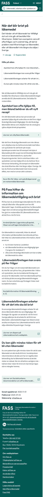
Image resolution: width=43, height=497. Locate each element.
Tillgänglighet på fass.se (12, 460)
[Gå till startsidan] (5, 3)
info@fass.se (17, 398)
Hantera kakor (8, 477)
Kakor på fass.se (9, 470)
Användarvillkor (9, 473)
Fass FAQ (6, 492)
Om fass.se (7, 457)
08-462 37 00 (14, 438)
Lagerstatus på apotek (11, 485)
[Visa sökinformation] (40, 8)
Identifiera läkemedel (11, 489)
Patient (16, 3)
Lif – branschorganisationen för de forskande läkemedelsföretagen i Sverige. (19, 418)
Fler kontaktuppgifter (11, 448)
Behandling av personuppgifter (15, 463)
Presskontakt (8, 467)
